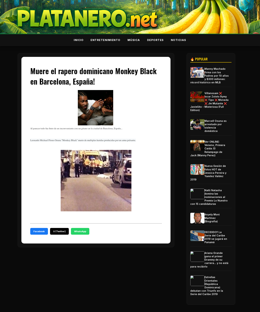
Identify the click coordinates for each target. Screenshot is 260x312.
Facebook (39, 231)
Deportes (155, 40)
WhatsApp (80, 231)
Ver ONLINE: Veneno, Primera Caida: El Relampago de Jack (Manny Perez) (207, 148)
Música (134, 40)
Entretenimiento (105, 40)
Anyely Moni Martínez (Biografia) (212, 218)
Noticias (178, 40)
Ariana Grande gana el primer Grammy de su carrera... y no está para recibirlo (209, 259)
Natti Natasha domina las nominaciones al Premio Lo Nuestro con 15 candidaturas (209, 197)
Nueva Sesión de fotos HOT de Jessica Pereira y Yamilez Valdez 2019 (208, 172)
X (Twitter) (59, 231)
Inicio (78, 40)
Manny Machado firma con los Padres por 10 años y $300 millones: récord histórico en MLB (209, 75)
